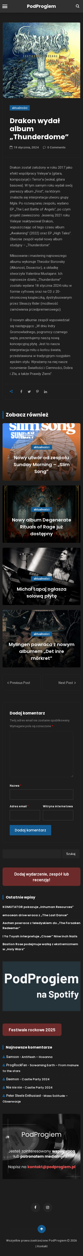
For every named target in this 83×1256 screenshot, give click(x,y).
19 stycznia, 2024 (26, 147)
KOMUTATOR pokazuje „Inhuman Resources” (38, 907)
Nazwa (15, 785)
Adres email (19, 806)
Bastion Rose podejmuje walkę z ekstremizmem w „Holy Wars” (40, 946)
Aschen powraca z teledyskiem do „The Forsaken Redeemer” (41, 925)
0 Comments (56, 147)
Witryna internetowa (58, 806)
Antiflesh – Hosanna (37, 1057)
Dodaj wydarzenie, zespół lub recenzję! (41, 876)
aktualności (19, 108)
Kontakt (42, 1246)
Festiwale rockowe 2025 (32, 1029)
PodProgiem (41, 6)
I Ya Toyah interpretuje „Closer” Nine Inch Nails (40, 936)
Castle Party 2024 (36, 1079)
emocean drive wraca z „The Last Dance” (35, 915)
